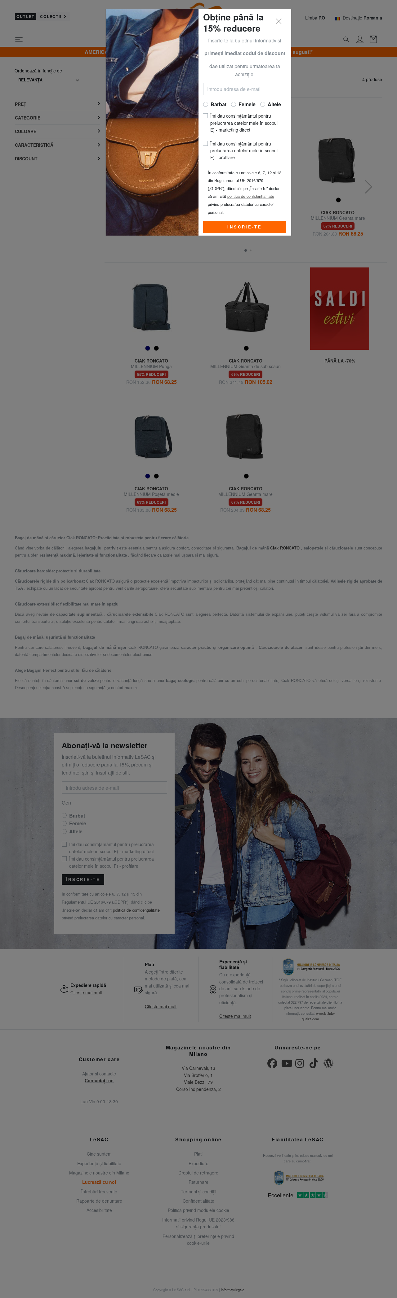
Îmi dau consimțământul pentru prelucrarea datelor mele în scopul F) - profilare (244, 151)
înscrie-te (244, 227)
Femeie (247, 104)
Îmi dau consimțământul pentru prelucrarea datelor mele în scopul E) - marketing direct (244, 123)
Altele (274, 104)
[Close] (278, 21)
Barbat (218, 104)
